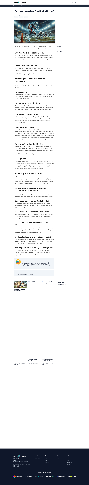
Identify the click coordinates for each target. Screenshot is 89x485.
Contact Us (47, 462)
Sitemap (68, 464)
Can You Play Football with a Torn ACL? (24, 273)
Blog (17, 5)
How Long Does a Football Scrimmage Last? (25, 274)
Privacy (68, 460)
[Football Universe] (19, 2)
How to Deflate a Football (33, 440)
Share (17, 17)
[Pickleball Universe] (50, 476)
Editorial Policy (69, 462)
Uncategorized (23, 5)
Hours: (14, 463)
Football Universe (26, 260)
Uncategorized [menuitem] (60, 55)
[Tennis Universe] (71, 476)
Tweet (21, 17)
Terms (68, 458)
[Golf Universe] (28, 476)
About (46, 458)
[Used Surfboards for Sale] (61, 476)
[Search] (72, 2)
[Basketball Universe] (17, 476)
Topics (74, 5)
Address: (14, 460)
